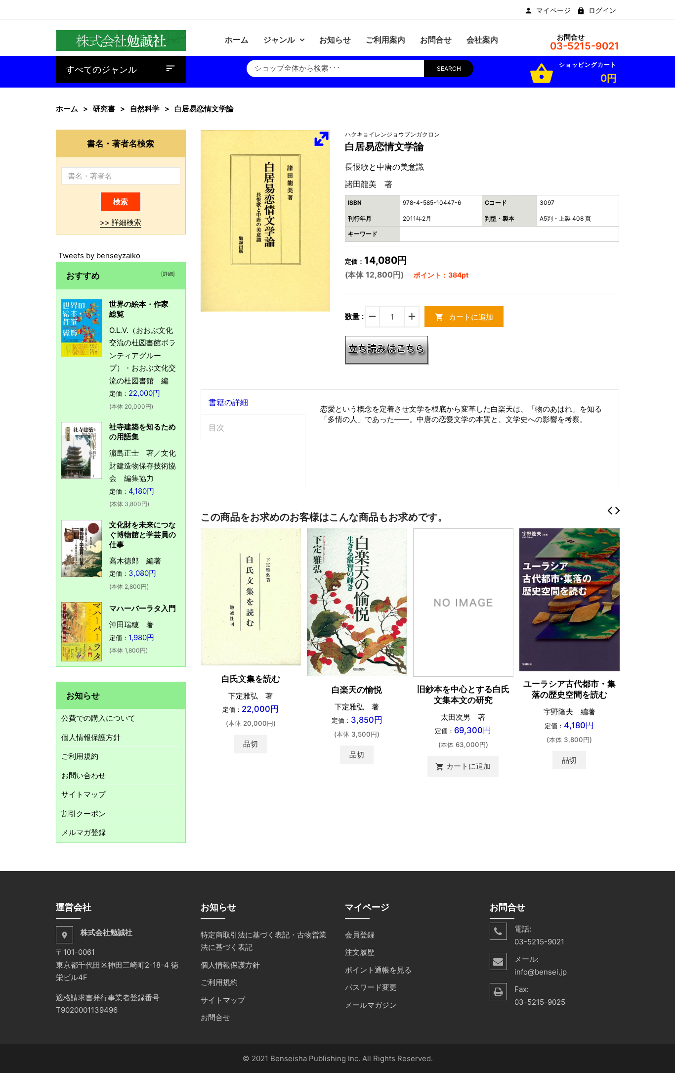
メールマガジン (371, 1005)
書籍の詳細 (228, 402)
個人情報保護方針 (91, 737)
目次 (216, 427)
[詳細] (166, 274)
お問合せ (215, 1017)
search (449, 68)
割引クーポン (83, 813)
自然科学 (145, 108)
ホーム (67, 108)
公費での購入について (98, 718)
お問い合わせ (83, 775)
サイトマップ (83, 794)
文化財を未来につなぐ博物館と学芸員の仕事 (142, 534)
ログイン (602, 10)
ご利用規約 (79, 756)
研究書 (104, 108)
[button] (321, 138)
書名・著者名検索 (120, 143)
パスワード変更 (371, 987)
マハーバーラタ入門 (142, 608)
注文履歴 (360, 952)
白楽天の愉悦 (357, 690)
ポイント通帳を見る (378, 970)
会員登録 (360, 934)
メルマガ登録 (83, 832)
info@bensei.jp (540, 972)
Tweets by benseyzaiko (99, 255)
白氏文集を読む (250, 679)
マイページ (553, 10)
